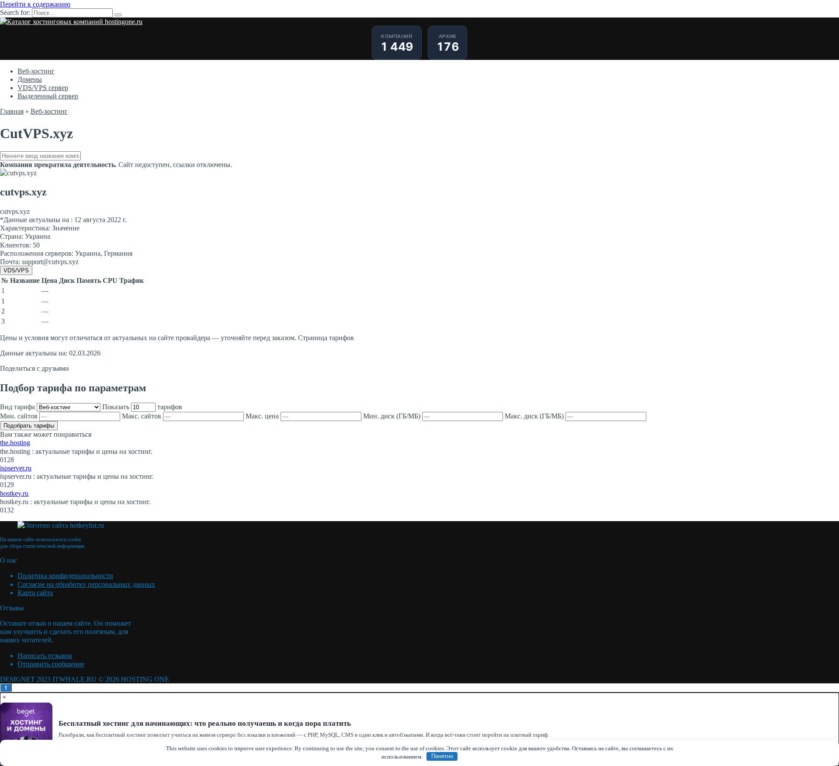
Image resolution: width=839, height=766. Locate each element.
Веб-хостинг (36, 71)
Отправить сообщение (50, 664)
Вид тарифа (18, 407)
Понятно (442, 756)
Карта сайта (35, 592)
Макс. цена (263, 416)
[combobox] (419, 155)
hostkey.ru (14, 493)
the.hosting (15, 442)
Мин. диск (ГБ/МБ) (392, 416)
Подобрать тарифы (28, 425)
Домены (29, 79)
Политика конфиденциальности (65, 575)
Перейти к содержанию (35, 4)
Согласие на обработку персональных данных (86, 584)
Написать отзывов (44, 655)
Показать (142, 407)
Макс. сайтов (142, 416)
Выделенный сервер (47, 96)
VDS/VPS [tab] (16, 270)
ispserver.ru (15, 468)
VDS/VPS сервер (42, 87)
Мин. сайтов (19, 416)
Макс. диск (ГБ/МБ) (535, 416)
